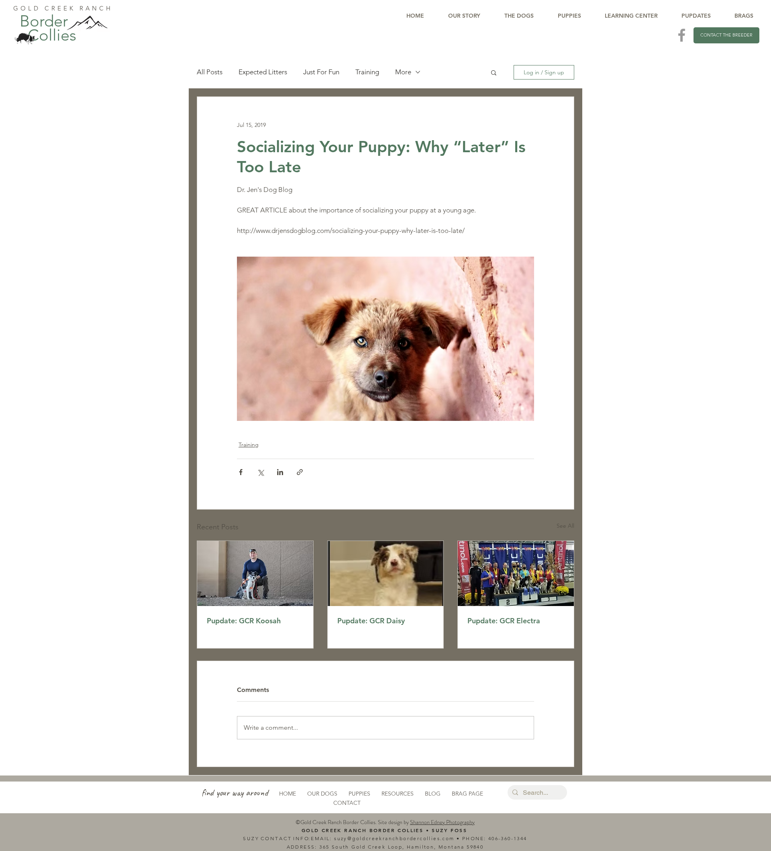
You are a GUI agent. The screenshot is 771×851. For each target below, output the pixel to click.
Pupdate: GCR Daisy (371, 620)
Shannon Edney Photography (442, 822)
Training (367, 72)
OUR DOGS (322, 793)
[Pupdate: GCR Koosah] (255, 573)
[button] (494, 72)
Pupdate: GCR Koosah (244, 620)
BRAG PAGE (467, 793)
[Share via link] (300, 472)
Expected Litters (263, 72)
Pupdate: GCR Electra (503, 620)
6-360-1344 (511, 838)
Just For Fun (321, 72)
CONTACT (347, 802)
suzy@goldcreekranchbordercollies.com (394, 838)
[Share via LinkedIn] (280, 472)
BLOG (433, 793)
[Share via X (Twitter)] (260, 472)
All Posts (209, 72)
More (403, 72)
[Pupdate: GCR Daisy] (386, 573)
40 (491, 838)
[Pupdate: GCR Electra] (516, 573)
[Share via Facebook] (241, 472)
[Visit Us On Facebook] (681, 35)
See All (565, 525)
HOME (287, 793)
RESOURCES (397, 793)
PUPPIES (359, 793)
